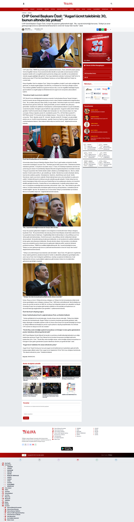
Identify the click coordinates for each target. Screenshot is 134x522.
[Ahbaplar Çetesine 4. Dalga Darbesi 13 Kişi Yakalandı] (32, 388)
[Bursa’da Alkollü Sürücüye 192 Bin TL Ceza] (52, 371)
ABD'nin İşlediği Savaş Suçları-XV (99, 118)
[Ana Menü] (111, 9)
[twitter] (39, 460)
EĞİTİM (53, 9)
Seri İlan (7, 495)
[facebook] (20, 460)
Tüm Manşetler (57, 436)
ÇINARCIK (90, 161)
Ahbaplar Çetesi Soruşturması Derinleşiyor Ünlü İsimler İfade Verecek (50, 396)
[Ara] (111, 4)
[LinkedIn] (30, 444)
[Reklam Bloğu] (97, 47)
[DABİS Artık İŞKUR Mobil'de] (71, 388)
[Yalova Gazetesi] (68, 4)
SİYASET (32, 9)
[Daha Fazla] (105, 29)
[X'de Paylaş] (100, 29)
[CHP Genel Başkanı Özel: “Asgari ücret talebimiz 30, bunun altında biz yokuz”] (52, 50)
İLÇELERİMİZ (97, 9)
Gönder (26, 418)
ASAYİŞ (71, 9)
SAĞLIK (78, 9)
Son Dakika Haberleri (59, 437)
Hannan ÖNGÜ (95, 116)
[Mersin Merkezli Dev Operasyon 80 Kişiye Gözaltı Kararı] (71, 371)
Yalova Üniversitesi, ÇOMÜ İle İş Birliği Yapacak (107, 156)
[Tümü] (110, 83)
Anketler (7, 500)
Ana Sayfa (7, 463)
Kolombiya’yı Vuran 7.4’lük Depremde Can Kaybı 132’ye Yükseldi (30, 379)
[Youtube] (33, 444)
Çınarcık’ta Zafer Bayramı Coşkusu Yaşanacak (92, 164)
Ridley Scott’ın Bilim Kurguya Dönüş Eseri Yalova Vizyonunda (92, 156)
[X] (25, 444)
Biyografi (7, 498)
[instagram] (58, 460)
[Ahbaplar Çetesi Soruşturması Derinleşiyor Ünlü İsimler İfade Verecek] (52, 388)
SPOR (83, 9)
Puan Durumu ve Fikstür (59, 434)
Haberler (24, 12)
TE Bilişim (110, 455)
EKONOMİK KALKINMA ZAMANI (99, 132)
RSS (25, 455)
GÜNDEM (25, 9)
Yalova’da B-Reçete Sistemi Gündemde (107, 148)
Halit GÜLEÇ (94, 130)
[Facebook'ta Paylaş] (98, 29)
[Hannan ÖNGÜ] (87, 117)
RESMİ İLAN (105, 9)
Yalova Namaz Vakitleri (59, 431)
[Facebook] (23, 444)
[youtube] (78, 460)
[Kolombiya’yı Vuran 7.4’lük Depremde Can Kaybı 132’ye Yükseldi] (32, 371)
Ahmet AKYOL (94, 110)
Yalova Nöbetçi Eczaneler (60, 428)
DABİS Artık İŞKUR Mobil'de (69, 394)
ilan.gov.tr (79, 436)
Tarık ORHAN (94, 123)
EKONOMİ (39, 9)
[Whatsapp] (35, 444)
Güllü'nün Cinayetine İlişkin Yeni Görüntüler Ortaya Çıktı (91, 148)
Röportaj (7, 496)
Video (6, 489)
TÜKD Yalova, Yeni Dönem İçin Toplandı (107, 164)
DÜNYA (78, 434)
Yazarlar (7, 491)
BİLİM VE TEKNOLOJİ (62, 9)
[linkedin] (116, 460)
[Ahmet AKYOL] (87, 111)
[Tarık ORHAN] (87, 124)
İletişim (7, 504)
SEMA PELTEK (94, 136)
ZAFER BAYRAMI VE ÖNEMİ (98, 112)
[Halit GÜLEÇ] (87, 131)
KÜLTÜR (47, 9)
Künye (6, 502)
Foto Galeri (8, 488)
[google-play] (67, 448)
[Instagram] (28, 444)
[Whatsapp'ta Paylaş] (102, 29)
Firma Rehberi (9, 493)
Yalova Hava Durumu (59, 430)
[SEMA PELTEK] (87, 138)
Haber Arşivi (57, 439)
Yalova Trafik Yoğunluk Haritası (61, 433)
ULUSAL (89, 9)
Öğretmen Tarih (95, 125)
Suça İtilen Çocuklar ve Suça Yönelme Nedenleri (100, 139)
